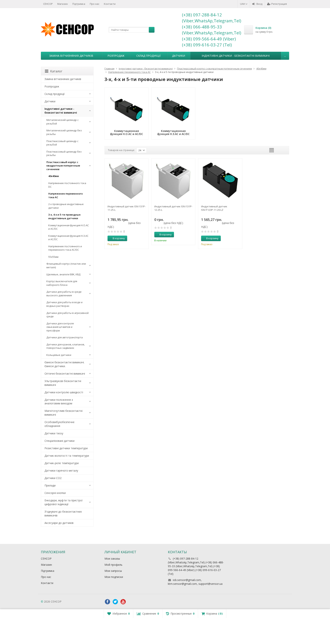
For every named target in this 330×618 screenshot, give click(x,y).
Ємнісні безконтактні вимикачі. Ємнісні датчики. (64, 364)
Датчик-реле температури (61, 463)
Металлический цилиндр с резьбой (62, 121)
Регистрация (279, 4)
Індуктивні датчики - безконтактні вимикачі (236, 55)
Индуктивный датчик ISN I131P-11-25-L (127, 208)
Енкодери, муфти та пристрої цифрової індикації (63, 502)
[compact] (283, 150)
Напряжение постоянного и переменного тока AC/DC (65, 248)
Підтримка (78, 4)
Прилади (50, 485)
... (285, 55)
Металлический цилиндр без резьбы (64, 132)
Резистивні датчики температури (66, 448)
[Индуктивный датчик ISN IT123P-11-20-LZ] (220, 180)
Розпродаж (116, 55)
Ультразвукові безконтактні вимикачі (62, 383)
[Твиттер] (115, 602)
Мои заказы (112, 558)
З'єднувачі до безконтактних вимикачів (63, 513)
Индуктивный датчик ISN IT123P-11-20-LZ (214, 208)
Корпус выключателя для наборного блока (61, 283)
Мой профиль (113, 564)
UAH (243, 4)
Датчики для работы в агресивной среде (67, 314)
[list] (277, 150)
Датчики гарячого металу (61, 470)
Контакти (110, 4)
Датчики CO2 (52, 478)
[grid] (271, 150)
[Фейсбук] (107, 602)
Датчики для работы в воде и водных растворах (64, 304)
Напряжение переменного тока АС (65, 195)
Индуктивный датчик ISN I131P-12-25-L (173, 208)
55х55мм (53, 257)
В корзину (119, 238)
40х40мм (53, 176)
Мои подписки (113, 577)
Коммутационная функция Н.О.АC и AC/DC (68, 227)
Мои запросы (113, 571)
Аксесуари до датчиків (59, 523)
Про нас (94, 4)
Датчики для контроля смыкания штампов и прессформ (60, 327)
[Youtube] (123, 602)
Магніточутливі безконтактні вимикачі (63, 412)
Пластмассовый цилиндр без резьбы (64, 153)
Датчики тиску (53, 433)
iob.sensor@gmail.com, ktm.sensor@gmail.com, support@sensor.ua (195, 582)
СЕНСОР (48, 4)
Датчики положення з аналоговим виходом (58, 401)
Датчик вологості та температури (66, 455)
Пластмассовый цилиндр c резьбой (62, 142)
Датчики (178, 55)
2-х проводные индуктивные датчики (66, 205)
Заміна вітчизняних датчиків (71, 55)
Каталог (56, 71)
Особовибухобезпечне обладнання (59, 424)
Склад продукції (148, 55)
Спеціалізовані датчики (59, 441)
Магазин (62, 4)
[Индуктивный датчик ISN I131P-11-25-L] (126, 180)
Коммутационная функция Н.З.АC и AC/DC (68, 237)
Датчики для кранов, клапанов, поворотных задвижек (65, 346)
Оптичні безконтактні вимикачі (64, 373)
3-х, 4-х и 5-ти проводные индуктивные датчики (64, 216)
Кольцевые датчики (58, 355)
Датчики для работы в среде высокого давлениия (64, 293)
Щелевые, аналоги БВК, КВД (63, 274)
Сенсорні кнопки (55, 493)
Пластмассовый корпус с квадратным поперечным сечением (63, 165)
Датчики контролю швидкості (63, 392)
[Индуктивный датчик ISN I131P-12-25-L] (173, 180)
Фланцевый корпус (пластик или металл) (66, 265)
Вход (259, 4)
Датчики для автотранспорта (64, 337)
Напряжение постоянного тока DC (67, 184)
